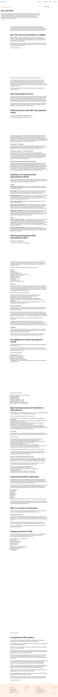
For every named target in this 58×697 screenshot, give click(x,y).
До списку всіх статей (6, 7)
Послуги (39, 1)
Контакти (55, 1)
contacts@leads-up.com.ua (41, 690)
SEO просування (13, 689)
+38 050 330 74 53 (39, 689)
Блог (50, 1)
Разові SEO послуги (14, 692)
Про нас (45, 1)
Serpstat (16, 632)
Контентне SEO (13, 690)
